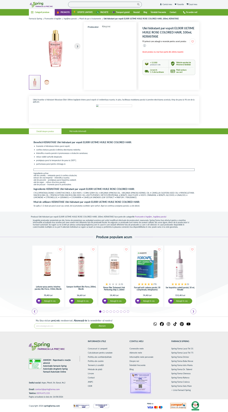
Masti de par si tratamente (90, 19)
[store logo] (48, 4)
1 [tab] (100, 311)
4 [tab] (110, 311)
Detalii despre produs (45, 131)
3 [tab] (107, 311)
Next (194, 311)
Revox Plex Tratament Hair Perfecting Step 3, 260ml (114, 288)
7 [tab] (121, 311)
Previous (36, 311)
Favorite (180, 4)
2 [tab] (103, 311)
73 (155, 284)
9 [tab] (128, 311)
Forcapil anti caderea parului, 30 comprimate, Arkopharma (147, 288)
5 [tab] (114, 311)
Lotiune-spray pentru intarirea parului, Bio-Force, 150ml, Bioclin (48, 288)
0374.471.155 (43, 393)
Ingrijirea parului (70, 19)
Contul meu (167, 4)
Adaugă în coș (50, 301)
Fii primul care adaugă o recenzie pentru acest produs (164, 41)
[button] (76, 48)
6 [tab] (117, 311)
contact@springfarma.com (47, 389)
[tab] (45, 131)
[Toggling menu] (42, 12)
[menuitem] (63, 12)
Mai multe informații (77, 131)
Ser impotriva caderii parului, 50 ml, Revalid (180, 288)
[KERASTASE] (106, 26)
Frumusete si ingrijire (52, 19)
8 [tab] (124, 311)
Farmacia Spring (35, 19)
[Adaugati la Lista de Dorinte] (60, 249)
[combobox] (105, 4)
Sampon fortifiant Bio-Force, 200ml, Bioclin (81, 288)
